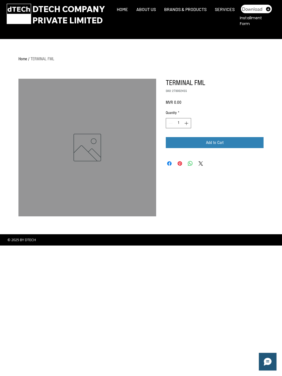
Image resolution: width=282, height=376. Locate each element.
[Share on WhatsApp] (190, 163)
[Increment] (186, 123)
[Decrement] (170, 123)
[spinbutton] (178, 123)
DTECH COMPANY (68, 9)
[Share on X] (200, 163)
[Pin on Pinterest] (180, 163)
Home (22, 58)
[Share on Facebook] (169, 163)
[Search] (270, 16)
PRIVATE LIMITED (67, 20)
